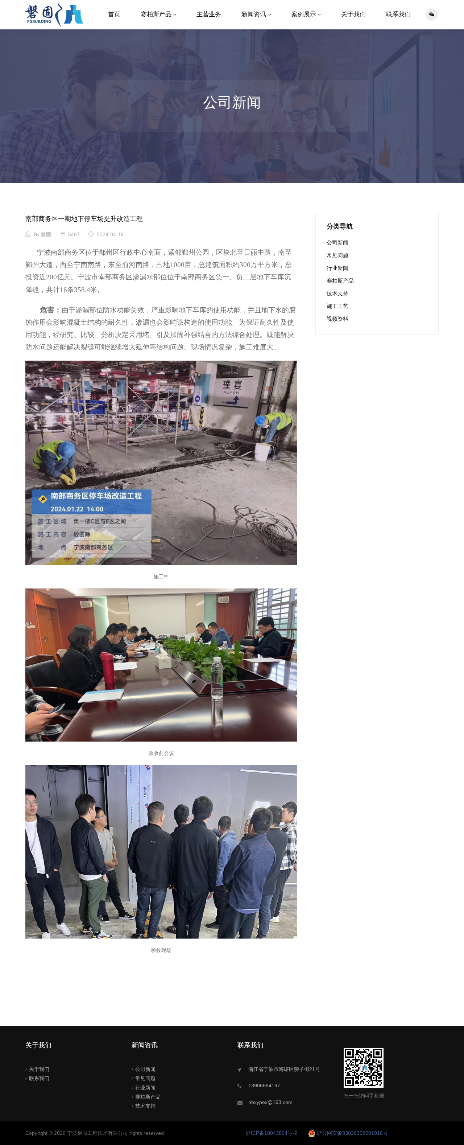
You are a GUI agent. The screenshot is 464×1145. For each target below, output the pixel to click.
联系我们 (398, 14)
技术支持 (337, 293)
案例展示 (303, 14)
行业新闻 (337, 268)
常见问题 (337, 255)
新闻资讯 (253, 14)
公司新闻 (337, 242)
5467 (73, 234)
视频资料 (337, 319)
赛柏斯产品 (156, 14)
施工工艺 (337, 306)
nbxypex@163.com (270, 1102)
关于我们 (353, 14)
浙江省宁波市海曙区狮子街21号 (284, 1069)
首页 (114, 14)
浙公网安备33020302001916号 (352, 1133)
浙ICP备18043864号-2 (271, 1133)
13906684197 (264, 1085)
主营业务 (208, 14)
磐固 (46, 234)
